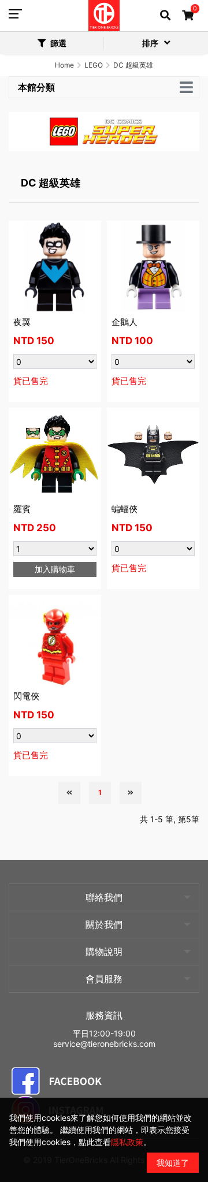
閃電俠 (26, 696)
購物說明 (104, 951)
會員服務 (104, 979)
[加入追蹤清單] (86, 235)
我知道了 (173, 1163)
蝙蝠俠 (125, 509)
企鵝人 (125, 321)
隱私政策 (127, 1142)
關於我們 (104, 924)
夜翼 (22, 321)
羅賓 (22, 509)
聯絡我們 (104, 897)
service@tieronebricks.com (104, 1044)
